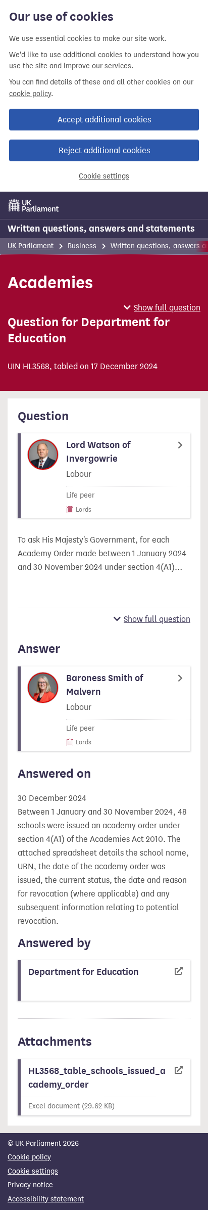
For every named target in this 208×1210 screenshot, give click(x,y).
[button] (162, 308)
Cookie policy (29, 1157)
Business (82, 246)
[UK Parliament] (34, 205)
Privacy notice (30, 1185)
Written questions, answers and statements (101, 228)
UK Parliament (31, 246)
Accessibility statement (46, 1199)
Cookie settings (104, 176)
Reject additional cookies (104, 150)
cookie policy (30, 93)
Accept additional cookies (104, 119)
